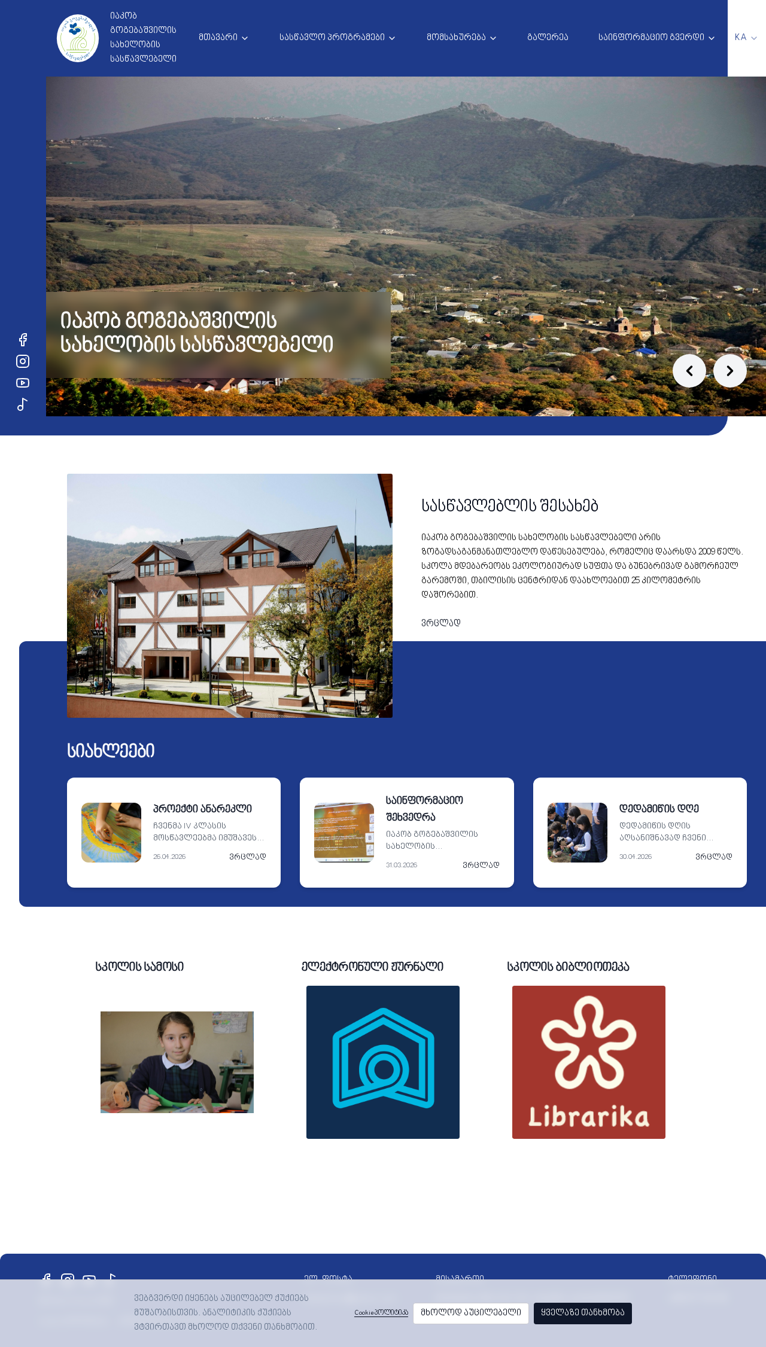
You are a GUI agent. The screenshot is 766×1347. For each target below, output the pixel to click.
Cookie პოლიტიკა (381, 1313)
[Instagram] (23, 361)
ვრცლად (441, 624)
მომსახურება (456, 38)
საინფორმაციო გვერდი (651, 38)
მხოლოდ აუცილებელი (471, 1313)
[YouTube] (23, 383)
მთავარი (218, 38)
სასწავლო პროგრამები (332, 38)
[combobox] (747, 38)
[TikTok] (23, 404)
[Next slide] (730, 371)
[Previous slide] (689, 371)
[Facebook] (23, 340)
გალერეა (548, 38)
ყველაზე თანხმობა (583, 1313)
